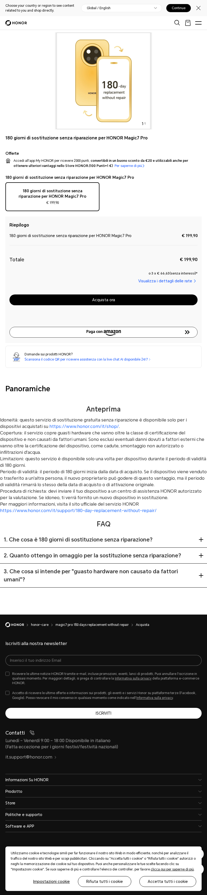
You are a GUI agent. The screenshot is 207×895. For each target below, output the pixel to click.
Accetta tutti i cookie (168, 881)
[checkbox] (52, 198)
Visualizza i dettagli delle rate (165, 281)
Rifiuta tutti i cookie (104, 881)
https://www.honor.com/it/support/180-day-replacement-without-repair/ (78, 510)
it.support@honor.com (28, 757)
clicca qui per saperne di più (172, 869)
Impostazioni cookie (51, 881)
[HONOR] (18, 625)
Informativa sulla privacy (133, 678)
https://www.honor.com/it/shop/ (84, 426)
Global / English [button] (99, 8)
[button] (103, 332)
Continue (178, 8)
